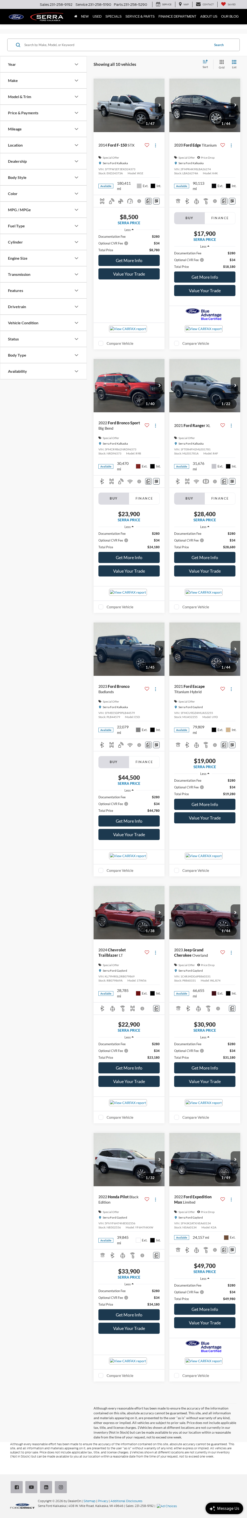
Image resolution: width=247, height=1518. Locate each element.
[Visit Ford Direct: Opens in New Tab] (167, 1506)
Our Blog (230, 16)
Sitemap (89, 1501)
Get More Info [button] (129, 260)
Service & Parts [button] (140, 16)
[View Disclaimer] (139, 201)
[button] (160, 105)
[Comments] (148, 201)
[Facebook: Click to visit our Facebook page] (18, 1487)
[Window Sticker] (156, 201)
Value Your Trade (129, 274)
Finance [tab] (220, 218)
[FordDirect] (22, 1505)
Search (219, 45)
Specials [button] (113, 16)
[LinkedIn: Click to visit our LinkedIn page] (47, 1487)
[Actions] (155, 145)
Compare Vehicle (120, 343)
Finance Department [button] (177, 16)
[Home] (75, 16)
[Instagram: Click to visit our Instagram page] (62, 1487)
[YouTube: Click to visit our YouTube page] (32, 1487)
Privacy (103, 1501)
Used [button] (97, 16)
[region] (129, 243)
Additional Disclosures (126, 1501)
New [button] (85, 16)
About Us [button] (208, 16)
